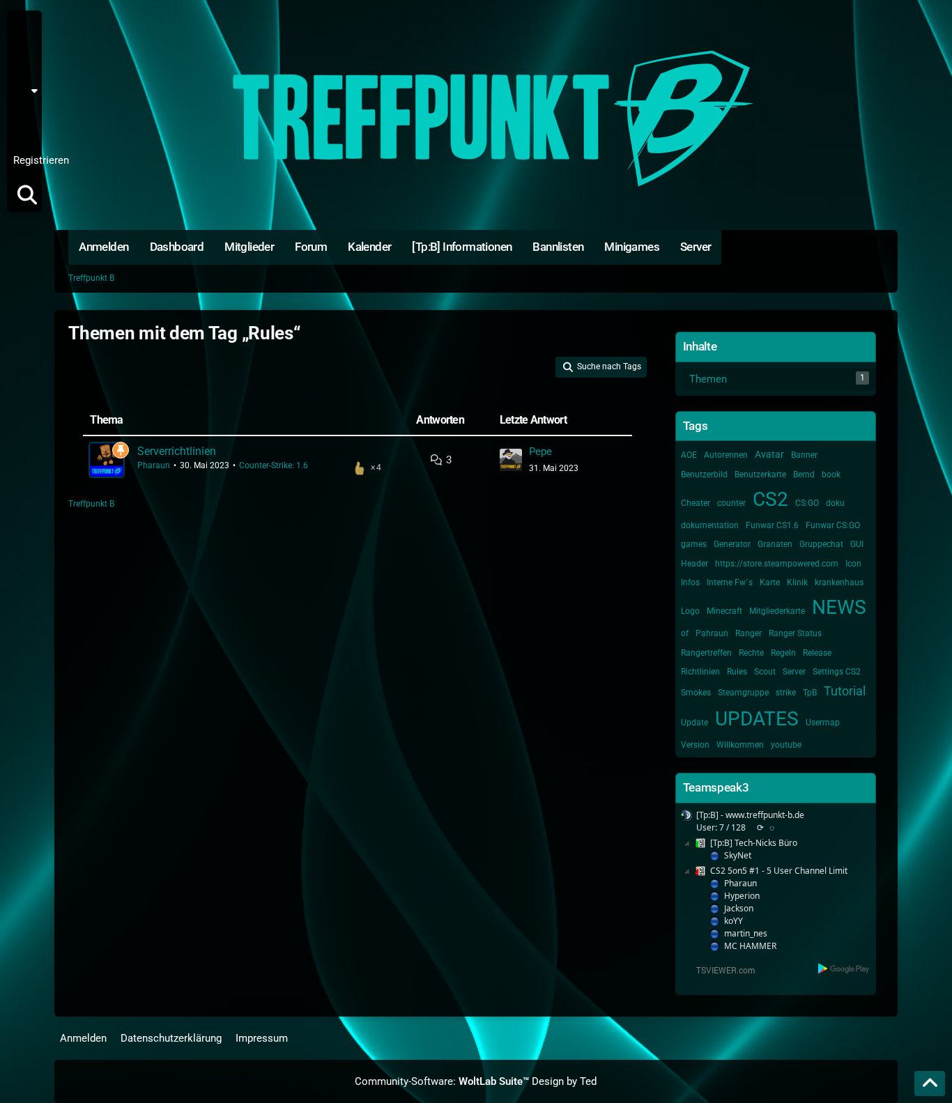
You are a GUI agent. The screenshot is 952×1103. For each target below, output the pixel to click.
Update (694, 722)
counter (731, 503)
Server (794, 672)
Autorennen (726, 455)
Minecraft (724, 611)
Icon (853, 564)
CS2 (770, 499)
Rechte (751, 653)
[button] (29, 90)
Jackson (738, 908)
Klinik (797, 582)
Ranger (748, 633)
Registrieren (41, 160)
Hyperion (742, 896)
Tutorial (845, 691)
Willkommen (740, 745)
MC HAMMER (750, 946)
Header (694, 564)
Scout (765, 672)
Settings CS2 (837, 672)
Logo (690, 611)
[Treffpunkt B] (475, 118)
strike (786, 692)
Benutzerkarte (760, 474)
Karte (770, 582)
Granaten (775, 544)
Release (817, 653)
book (831, 474)
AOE (689, 455)
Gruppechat (821, 544)
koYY (733, 921)
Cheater (695, 503)
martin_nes (745, 933)
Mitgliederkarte (777, 611)
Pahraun (712, 633)
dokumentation (710, 525)
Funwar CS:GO (833, 525)
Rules (737, 672)
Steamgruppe (743, 692)
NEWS (839, 607)
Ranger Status (795, 633)
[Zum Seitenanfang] (929, 1083)
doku (835, 503)
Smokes (696, 692)
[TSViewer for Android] (844, 968)
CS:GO (807, 503)
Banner (804, 455)
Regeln (783, 653)
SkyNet (737, 855)
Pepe (540, 451)
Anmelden (23, 125)
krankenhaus (839, 582)
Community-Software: (442, 1081)
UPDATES (757, 718)
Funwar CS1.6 (772, 525)
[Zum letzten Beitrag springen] (511, 460)
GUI (856, 544)
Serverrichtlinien (176, 451)
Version (695, 745)
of (685, 633)
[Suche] (27, 195)
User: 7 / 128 (721, 827)
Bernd (804, 474)
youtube (786, 745)
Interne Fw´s (730, 582)
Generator (732, 544)
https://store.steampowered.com (776, 564)
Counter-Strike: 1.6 (273, 465)
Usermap (823, 722)
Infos (690, 582)
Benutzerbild (704, 474)
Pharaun (153, 465)
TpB (810, 692)
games (694, 544)
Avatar (769, 454)
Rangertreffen (706, 653)
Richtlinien (700, 672)
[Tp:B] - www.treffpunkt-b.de (750, 815)
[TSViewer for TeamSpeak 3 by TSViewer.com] (720, 969)
